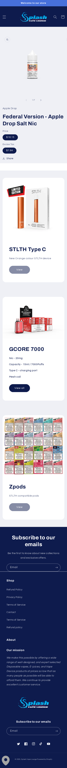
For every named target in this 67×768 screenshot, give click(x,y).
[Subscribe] (56, 567)
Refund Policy (14, 589)
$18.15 (10, 137)
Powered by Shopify (44, 759)
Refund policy (14, 627)
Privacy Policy (14, 597)
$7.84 (9, 150)
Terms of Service (16, 605)
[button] (4, 17)
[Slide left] (26, 100)
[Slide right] (40, 100)
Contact (11, 612)
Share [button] (10, 158)
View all (19, 388)
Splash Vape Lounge (29, 759)
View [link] (19, 269)
